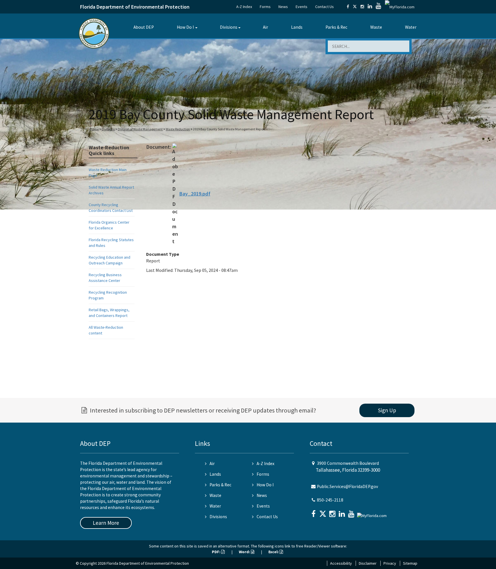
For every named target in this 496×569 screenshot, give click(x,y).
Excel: (274, 551)
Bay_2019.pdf (194, 193)
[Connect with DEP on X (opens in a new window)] (354, 6)
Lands (297, 27)
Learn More (106, 522)
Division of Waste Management (140, 129)
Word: (245, 551)
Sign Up (387, 410)
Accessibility (341, 563)
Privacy (389, 563)
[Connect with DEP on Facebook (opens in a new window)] (347, 6)
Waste (376, 27)
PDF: (216, 551)
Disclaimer (368, 563)
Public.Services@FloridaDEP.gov (347, 486)
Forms (265, 6)
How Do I (185, 27)
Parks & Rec (336, 27)
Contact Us (324, 6)
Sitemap (410, 563)
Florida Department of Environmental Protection (134, 6)
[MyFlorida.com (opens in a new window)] (399, 6)
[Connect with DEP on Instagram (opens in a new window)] (362, 6)
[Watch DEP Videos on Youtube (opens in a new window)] (378, 6)
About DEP (143, 27)
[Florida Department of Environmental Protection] (94, 33)
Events (301, 6)
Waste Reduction (178, 129)
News (283, 6)
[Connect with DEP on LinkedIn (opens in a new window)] (369, 6)
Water (410, 27)
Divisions (228, 27)
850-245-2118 (330, 500)
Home (94, 129)
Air (265, 27)
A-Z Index (244, 6)
